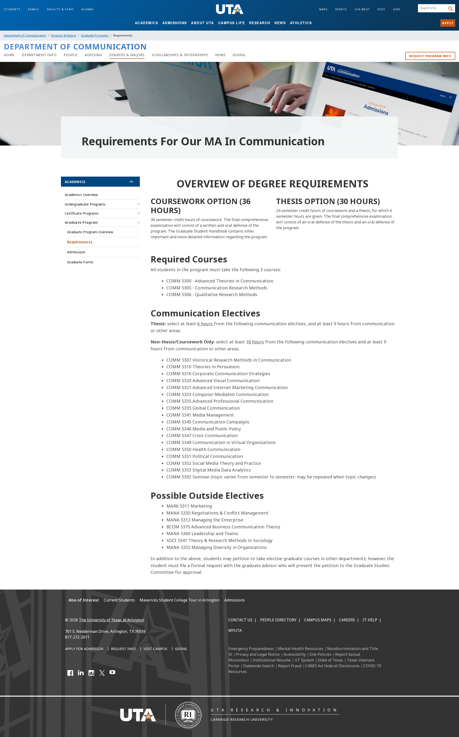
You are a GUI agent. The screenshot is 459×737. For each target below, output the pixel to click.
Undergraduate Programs (85, 204)
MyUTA (235, 630)
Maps (323, 9)
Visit (381, 9)
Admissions (174, 22)
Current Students (119, 600)
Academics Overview (81, 194)
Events (341, 9)
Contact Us (240, 620)
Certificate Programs (81, 213)
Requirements (79, 242)
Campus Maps (317, 620)
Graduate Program (81, 222)
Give (396, 9)
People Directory (278, 620)
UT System (304, 660)
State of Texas (330, 660)
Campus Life (231, 22)
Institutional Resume (272, 660)
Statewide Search (258, 665)
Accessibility (295, 654)
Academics (146, 22)
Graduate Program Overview (90, 232)
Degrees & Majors (63, 35)
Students (12, 9)
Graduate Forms (80, 262)
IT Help (370, 620)
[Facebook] (70, 673)
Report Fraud (289, 665)
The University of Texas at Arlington (111, 620)
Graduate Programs (95, 35)
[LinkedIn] (81, 673)
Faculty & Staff (60, 9)
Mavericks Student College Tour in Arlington (179, 600)
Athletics (301, 22)
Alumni (87, 9)
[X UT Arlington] (102, 673)
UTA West (362, 9)
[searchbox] (432, 8)
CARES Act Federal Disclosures (332, 665)
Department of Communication (25, 35)
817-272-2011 (77, 637)
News (280, 22)
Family (33, 9)
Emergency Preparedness (251, 648)
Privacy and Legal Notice (258, 654)
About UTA (202, 22)
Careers (347, 620)
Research (259, 22)
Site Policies (320, 654)
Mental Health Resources (300, 648)
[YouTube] (112, 673)
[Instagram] (91, 673)
